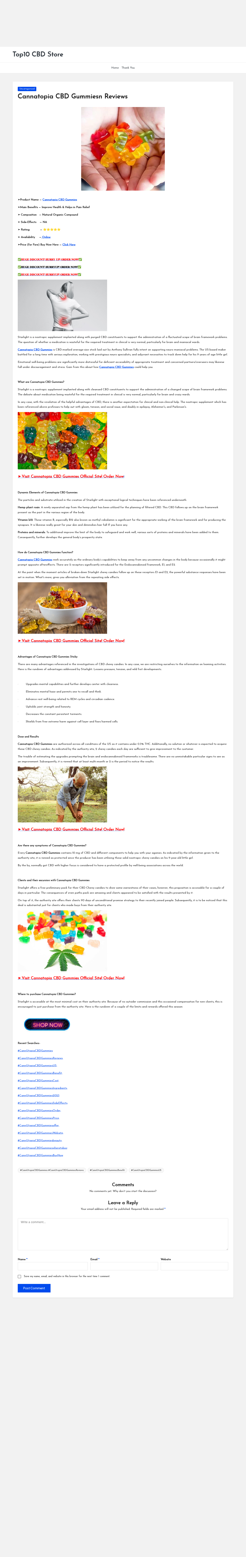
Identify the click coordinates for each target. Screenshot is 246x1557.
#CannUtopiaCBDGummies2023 (38, 1095)
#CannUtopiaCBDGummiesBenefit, (40, 1073)
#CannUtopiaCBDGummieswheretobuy (42, 1148)
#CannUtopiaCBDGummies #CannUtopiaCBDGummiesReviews (52, 1170)
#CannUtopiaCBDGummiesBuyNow (40, 1155)
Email (94, 1259)
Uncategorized (27, 89)
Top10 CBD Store (38, 54)
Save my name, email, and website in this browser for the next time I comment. (67, 1276)
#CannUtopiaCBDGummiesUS (146, 1170)
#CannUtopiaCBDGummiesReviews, (40, 1058)
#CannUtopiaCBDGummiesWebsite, (40, 1133)
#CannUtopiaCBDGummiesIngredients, (42, 1088)
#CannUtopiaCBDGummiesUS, (37, 1065)
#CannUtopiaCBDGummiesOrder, (39, 1110)
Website (166, 1259)
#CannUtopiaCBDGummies (35, 1050)
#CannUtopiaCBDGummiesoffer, (38, 1125)
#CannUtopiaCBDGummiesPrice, (38, 1118)
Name (22, 1259)
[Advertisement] (100, 23)
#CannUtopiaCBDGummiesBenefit (107, 1170)
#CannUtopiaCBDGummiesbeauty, (40, 1140)
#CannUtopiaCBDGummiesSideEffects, (43, 1103)
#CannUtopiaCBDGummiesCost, (38, 1080)
